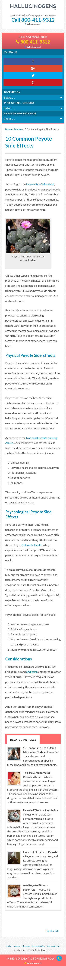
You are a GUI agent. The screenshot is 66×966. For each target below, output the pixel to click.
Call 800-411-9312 (33, 20)
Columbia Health (32, 545)
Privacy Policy (38, 946)
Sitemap (26, 946)
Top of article (52, 931)
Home (8, 129)
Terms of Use (53, 946)
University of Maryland (40, 184)
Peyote (18, 129)
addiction (32, 671)
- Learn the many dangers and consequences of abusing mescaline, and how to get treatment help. (32, 756)
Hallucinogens (13, 946)
